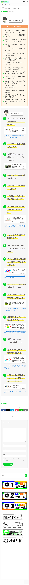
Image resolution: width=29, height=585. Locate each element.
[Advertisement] (14, 562)
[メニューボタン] (27, 1)
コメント (5, 427)
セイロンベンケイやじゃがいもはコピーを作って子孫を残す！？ (18, 166)
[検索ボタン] (24, 1)
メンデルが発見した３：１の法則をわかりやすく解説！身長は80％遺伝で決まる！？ (18, 219)
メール (4, 449)
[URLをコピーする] (25, 410)
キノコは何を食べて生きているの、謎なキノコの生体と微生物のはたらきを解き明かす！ (18, 359)
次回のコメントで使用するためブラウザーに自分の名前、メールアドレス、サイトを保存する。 (14, 459)
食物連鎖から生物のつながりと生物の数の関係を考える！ (18, 304)
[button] (3, 410)
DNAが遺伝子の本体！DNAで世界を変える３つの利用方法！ (18, 271)
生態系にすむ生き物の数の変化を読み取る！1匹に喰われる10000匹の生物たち (18, 326)
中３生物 (4, 11)
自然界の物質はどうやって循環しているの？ (18, 386)
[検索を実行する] (26, 475)
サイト (4, 454)
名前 (4, 444)
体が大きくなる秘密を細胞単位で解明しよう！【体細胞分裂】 (18, 130)
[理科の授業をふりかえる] (5, 1)
